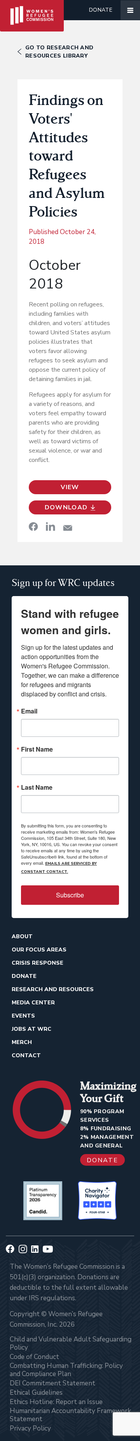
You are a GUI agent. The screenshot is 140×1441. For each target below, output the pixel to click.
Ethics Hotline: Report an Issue (56, 1402)
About (22, 936)
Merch (22, 1042)
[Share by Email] (67, 528)
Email (29, 711)
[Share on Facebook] (33, 526)
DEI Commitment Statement (52, 1383)
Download (66, 507)
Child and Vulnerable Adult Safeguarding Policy (70, 1343)
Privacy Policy (30, 1428)
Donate (100, 10)
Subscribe (70, 894)
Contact (26, 1055)
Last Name (36, 787)
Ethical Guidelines (36, 1393)
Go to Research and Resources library (59, 51)
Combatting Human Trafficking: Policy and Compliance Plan (66, 1370)
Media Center (33, 1002)
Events (23, 1016)
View (70, 487)
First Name (37, 749)
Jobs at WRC (31, 1029)
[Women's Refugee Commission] (32, 10)
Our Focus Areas (39, 949)
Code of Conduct (34, 1357)
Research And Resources (53, 989)
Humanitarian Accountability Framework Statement (70, 1415)
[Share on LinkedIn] (50, 526)
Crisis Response (37, 963)
